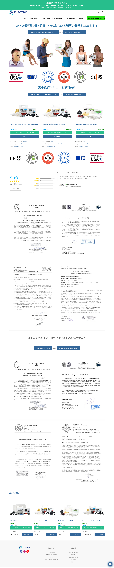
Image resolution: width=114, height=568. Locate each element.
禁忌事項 (73, 562)
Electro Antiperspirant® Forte (41, 521)
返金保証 (81, 18)
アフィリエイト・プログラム (51, 559)
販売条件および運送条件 (51, 555)
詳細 (52, 142)
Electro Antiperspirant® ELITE (65, 521)
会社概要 (52, 557)
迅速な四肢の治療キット (15, 521)
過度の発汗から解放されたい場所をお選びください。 (44, 32)
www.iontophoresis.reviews (26, 144)
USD (98, 12)
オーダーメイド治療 (57, 18)
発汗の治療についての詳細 (43, 348)
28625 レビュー (13, 183)
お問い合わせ (52, 552)
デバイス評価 (15, 189)
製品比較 (73, 555)
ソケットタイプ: (13, 531)
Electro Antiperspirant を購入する (96, 18)
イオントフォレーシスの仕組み (31, 18)
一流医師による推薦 (18, 146)
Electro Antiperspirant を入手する (74, 32)
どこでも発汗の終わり (69, 18)
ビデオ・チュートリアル (73, 552)
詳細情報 (25, 142)
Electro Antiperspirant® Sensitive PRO (91, 521)
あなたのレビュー (45, 18)
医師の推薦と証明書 (73, 557)
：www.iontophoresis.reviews (58, 144)
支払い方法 (73, 559)
